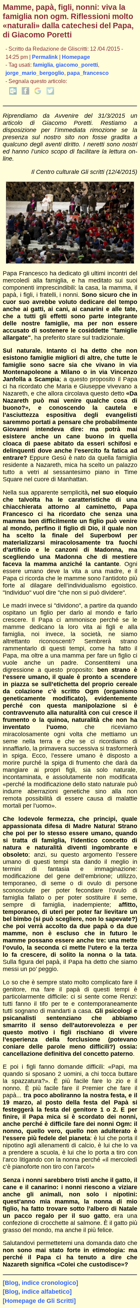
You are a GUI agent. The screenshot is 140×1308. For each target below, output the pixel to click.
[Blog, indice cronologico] (40, 1282)
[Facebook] (25, 93)
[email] (13, 93)
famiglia (43, 65)
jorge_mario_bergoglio (34, 73)
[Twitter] (50, 93)
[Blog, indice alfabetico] (37, 1291)
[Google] (37, 93)
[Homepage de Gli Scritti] (39, 1300)
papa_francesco (88, 73)
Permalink (45, 57)
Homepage (76, 57)
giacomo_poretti (77, 65)
